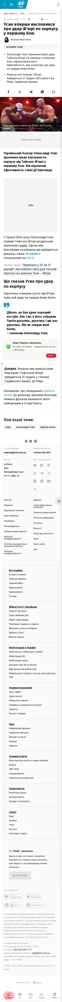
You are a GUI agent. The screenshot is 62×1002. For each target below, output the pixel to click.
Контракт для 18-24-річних (23, 664)
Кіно (12, 724)
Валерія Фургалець (21, 40)
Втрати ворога (16, 637)
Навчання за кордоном (21, 777)
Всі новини (15, 570)
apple (35, 896)
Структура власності (43, 534)
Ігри (35, 549)
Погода (13, 596)
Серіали (13, 745)
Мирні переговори (18, 619)
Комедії (13, 741)
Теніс (11, 824)
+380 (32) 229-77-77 (22, 950)
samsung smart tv (35, 905)
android (13, 896)
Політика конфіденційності (12, 538)
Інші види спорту (18, 833)
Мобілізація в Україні (22, 647)
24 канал (31, 254)
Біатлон (13, 829)
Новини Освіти (18, 756)
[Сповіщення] (58, 4)
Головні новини (17, 574)
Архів (35, 539)
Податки (13, 709)
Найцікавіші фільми (19, 728)
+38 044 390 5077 (42, 452)
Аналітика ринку (17, 792)
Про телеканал (11, 516)
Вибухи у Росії (16, 632)
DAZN (30, 258)
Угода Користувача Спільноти (42, 506)
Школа (12, 764)
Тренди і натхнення (19, 801)
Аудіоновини (15, 591)
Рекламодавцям (11, 526)
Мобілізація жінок (18, 660)
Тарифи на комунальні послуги (25, 704)
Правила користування (15, 532)
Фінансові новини (18, 700)
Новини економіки (20, 687)
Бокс (22, 14)
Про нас (8, 500)
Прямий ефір (16, 583)
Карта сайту (39, 544)
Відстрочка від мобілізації (22, 669)
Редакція (8, 505)
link (35, 465)
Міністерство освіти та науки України (28, 760)
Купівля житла (16, 797)
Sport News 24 (10, 14)
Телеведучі (9, 521)
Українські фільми (18, 732)
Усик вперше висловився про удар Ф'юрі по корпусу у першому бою (43, 14)
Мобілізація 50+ (17, 656)
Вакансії (37, 528)
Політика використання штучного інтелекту (15, 545)
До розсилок (20, 875)
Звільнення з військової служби (26, 651)
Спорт (12, 811)
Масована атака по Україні (23, 628)
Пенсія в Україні (17, 713)
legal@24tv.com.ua (41, 953)
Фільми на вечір (17, 737)
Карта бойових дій (18, 615)
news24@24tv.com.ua (15, 452)
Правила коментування (44, 513)
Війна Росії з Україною (23, 606)
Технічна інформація (43, 518)
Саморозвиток (16, 773)
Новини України (17, 579)
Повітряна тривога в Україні (24, 624)
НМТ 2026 (14, 769)
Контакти (37, 523)
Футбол (13, 820)
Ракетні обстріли (18, 611)
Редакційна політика (14, 511)
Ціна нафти (15, 692)
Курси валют (15, 696)
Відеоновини (16, 587)
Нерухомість (17, 788)
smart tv (13, 905)
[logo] (20, 4)
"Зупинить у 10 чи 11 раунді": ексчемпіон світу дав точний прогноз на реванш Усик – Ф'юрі (30, 269)
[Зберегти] (53, 91)
